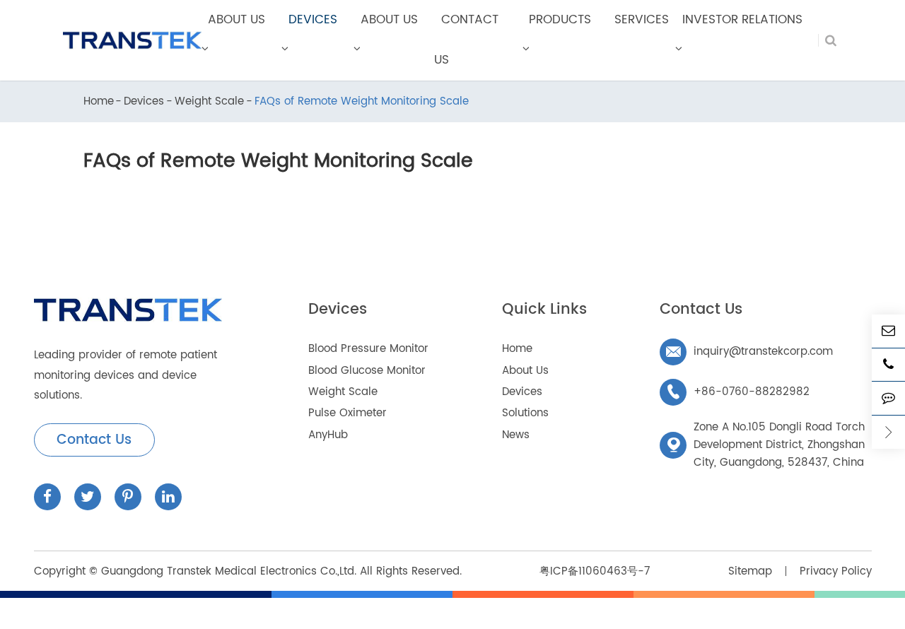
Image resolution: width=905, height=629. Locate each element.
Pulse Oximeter (347, 413)
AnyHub (328, 435)
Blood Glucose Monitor (367, 371)
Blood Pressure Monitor (368, 349)
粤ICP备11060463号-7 (594, 571)
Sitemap (750, 571)
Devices (144, 102)
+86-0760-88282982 (738, 392)
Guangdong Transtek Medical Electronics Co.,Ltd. (228, 571)
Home (98, 102)
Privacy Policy (836, 571)
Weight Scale (209, 102)
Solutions (525, 413)
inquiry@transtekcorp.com (749, 351)
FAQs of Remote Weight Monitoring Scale (362, 102)
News (516, 435)
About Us (525, 371)
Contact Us (94, 440)
